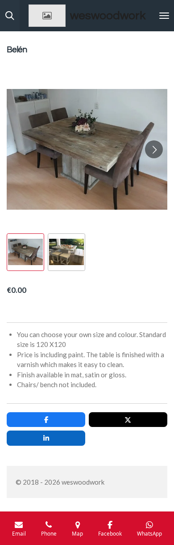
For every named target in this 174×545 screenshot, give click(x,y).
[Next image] (154, 149)
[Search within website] (10, 15)
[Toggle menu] (164, 15)
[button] (25, 252)
